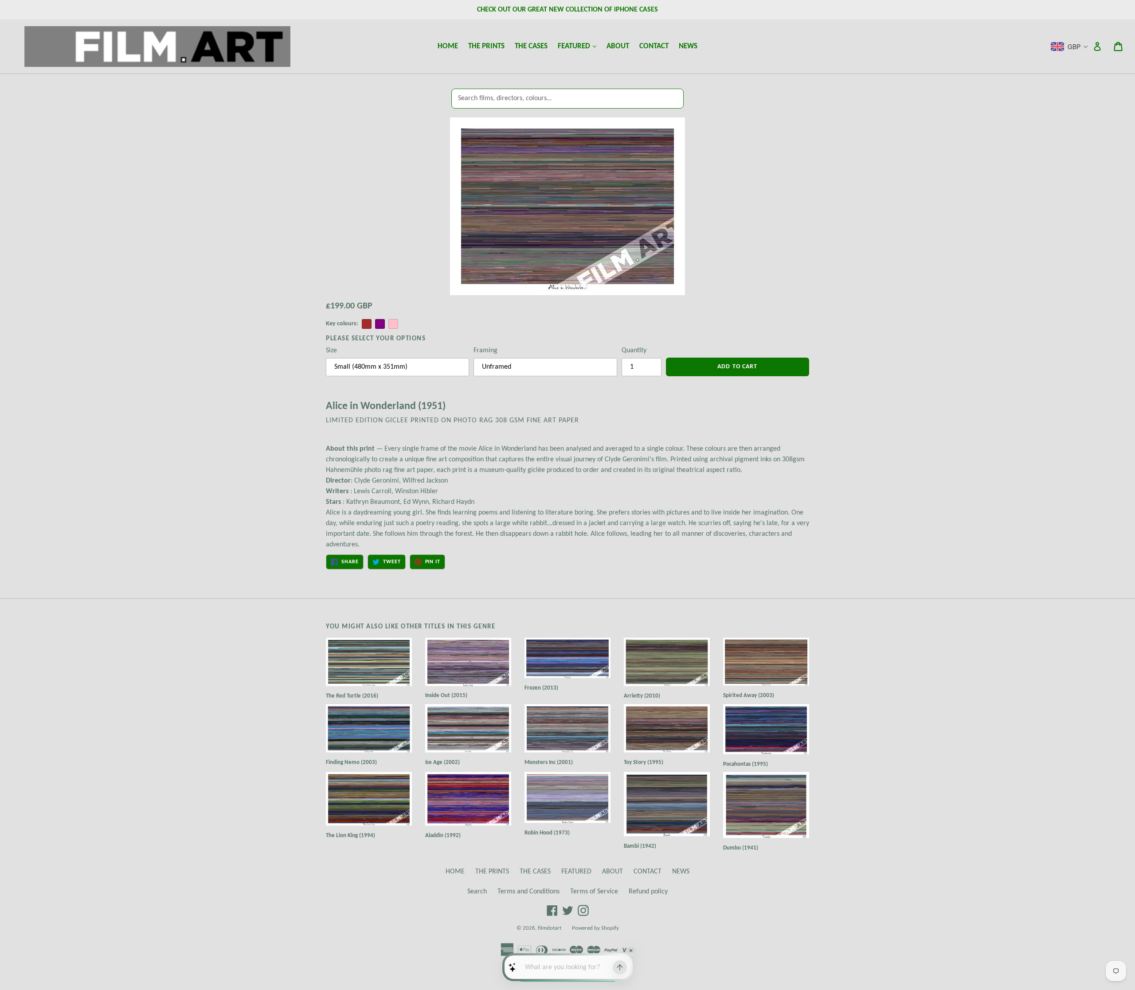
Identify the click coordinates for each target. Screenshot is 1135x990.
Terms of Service (594, 891)
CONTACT (654, 46)
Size (331, 350)
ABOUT (618, 46)
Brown (367, 324)
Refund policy (648, 891)
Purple (380, 324)
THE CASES (531, 46)
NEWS (688, 46)
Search (477, 891)
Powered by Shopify (595, 928)
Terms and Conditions (528, 891)
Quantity (634, 350)
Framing (485, 350)
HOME (448, 46)
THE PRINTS (486, 46)
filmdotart (549, 928)
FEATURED (579, 46)
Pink (393, 324)
